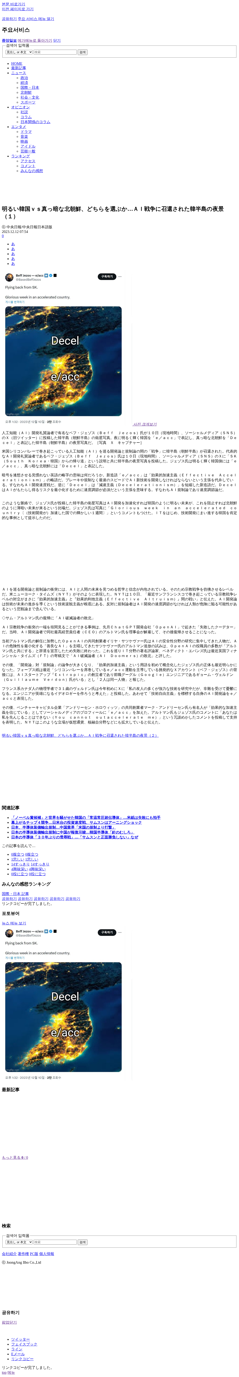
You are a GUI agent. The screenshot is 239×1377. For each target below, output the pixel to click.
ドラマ (26, 132)
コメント (28, 166)
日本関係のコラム (35, 122)
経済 (24, 83)
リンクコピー (22, 1359)
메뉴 (11, 1372)
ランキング (20, 156)
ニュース (18, 73)
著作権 (23, 1254)
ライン (16, 1349)
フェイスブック (24, 1344)
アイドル (28, 146)
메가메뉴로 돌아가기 (35, 40)
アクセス (28, 161)
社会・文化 (30, 97)
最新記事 (18, 68)
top (4, 1372)
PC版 (34, 1254)
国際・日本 (30, 88)
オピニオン (20, 107)
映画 (24, 141)
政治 (24, 78)
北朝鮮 (26, 92)
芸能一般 (28, 151)
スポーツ (28, 102)
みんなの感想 (32, 171)
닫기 (57, 40)
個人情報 (46, 1254)
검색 (83, 52)
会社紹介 (9, 1254)
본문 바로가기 (13, 4)
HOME (16, 64)
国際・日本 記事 (15, 894)
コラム (26, 117)
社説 (24, 112)
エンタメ (18, 127)
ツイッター (20, 1339)
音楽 (24, 136)
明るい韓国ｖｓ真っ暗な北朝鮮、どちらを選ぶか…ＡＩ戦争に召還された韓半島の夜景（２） (80, 735)
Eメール (18, 1354)
